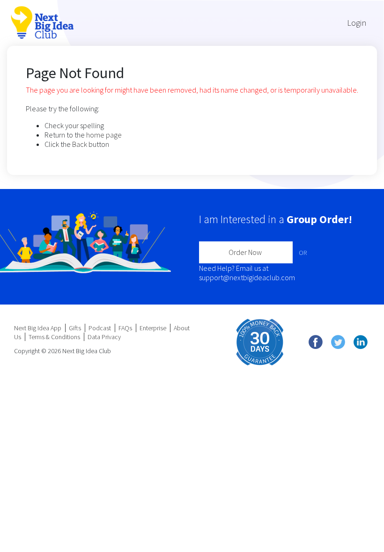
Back (79, 144)
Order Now (245, 252)
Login (356, 22)
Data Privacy (104, 337)
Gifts (75, 328)
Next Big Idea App (37, 328)
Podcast (100, 328)
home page (104, 134)
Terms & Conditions (54, 337)
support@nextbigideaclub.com (247, 277)
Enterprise (153, 328)
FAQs (125, 328)
